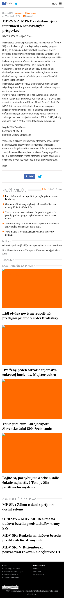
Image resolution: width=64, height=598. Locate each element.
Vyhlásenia (19, 13)
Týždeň (51, 189)
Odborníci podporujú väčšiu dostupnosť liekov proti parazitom (32, 245)
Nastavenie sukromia (10, 577)
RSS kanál (37, 571)
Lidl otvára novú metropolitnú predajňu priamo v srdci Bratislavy (31, 198)
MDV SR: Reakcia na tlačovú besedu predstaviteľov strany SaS (31, 537)
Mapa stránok (38, 574)
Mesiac (59, 189)
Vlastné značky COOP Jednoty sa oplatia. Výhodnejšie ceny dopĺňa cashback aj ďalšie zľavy (32, 225)
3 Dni (44, 189)
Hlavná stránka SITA (10, 574)
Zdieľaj (9, 3)
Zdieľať (30, 176)
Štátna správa (30, 13)
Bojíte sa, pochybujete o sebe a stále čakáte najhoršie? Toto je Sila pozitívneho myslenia (30, 482)
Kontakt (36, 568)
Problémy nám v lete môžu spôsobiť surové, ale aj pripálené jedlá (31, 252)
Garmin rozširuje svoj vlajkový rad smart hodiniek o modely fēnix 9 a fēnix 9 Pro (30, 206)
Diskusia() (29, 16)
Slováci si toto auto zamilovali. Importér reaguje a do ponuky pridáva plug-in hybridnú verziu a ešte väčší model (30, 215)
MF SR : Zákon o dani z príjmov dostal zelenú (28, 507)
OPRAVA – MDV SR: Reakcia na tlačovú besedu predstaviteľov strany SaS (31, 523)
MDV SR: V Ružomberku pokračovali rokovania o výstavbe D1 (31, 549)
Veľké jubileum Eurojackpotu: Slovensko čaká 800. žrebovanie (27, 426)
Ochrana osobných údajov (12, 571)
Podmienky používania (11, 568)
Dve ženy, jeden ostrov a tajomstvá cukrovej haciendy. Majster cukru (29, 372)
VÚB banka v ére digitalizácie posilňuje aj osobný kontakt (29, 233)
